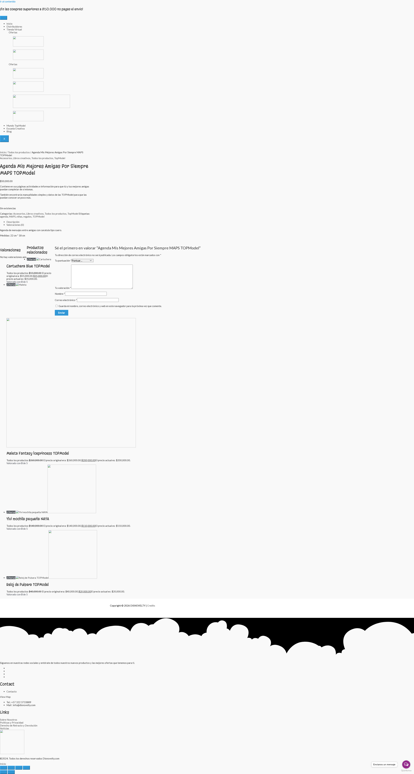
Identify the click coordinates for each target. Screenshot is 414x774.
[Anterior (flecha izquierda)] (3, 772)
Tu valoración (63, 287)
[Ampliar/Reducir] (3, 768)
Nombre (60, 293)
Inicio (9, 23)
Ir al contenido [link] (8, 1)
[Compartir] (18, 768)
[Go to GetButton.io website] (406, 771)
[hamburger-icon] (3, 18)
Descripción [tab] (12, 221)
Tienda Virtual (14, 29)
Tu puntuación (63, 260)
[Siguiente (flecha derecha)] (11, 772)
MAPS (12, 216)
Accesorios (6, 158)
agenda (4, 216)
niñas (19, 216)
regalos (27, 216)
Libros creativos (21, 158)
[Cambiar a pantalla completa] (11, 768)
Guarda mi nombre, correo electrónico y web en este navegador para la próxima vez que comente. (110, 306)
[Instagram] (7, 671)
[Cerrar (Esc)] (26, 768)
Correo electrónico (66, 300)
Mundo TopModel (16, 125)
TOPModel (38, 216)
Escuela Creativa (15, 128)
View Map (5, 696)
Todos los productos (19, 152)
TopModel (59, 158)
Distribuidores (14, 26)
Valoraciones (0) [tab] (15, 224)
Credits (151, 605)
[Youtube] (7, 676)
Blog (9, 131)
